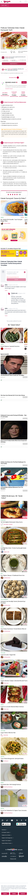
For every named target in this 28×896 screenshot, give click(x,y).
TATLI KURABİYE (4, 599)
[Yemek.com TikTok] (7, 820)
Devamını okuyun (9, 88)
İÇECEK (2, 808)
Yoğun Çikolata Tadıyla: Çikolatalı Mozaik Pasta (14, 680)
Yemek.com (14, 293)
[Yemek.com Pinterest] (25, 820)
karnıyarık (3, 75)
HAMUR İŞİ (3, 520)
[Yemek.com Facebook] (21, 820)
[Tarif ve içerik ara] (20, 2)
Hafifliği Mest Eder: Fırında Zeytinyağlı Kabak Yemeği (13, 548)
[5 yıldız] (17, 194)
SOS (2, 573)
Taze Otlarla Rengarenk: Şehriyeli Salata (12, 758)
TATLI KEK (3, 652)
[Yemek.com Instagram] (2, 820)
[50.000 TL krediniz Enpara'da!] (14, 253)
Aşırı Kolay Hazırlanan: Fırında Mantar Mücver (13, 629)
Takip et (24, 82)
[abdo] (2, 285)
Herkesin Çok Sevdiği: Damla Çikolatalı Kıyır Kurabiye (13, 602)
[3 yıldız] (13, 194)
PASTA (2, 678)
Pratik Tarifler (4, 5)
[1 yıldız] (8, 194)
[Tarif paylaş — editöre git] (14, 234)
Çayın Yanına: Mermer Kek (8, 732)
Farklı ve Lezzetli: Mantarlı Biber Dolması (12, 706)
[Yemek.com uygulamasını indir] (6, 824)
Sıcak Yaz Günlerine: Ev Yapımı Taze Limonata (14, 810)
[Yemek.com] (7, 2)
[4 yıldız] (15, 194)
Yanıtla (6, 290)
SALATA (26, 217)
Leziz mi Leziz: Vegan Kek (8, 654)
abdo (6, 285)
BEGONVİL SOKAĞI (10, 82)
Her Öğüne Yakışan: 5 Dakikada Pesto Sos (13, 575)
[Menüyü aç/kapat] (1, 2)
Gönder (16, 279)
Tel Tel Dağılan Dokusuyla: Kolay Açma (11, 522)
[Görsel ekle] (24, 272)
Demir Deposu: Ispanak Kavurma (10, 346)
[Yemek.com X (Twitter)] (17, 820)
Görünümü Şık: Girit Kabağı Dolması (11, 784)
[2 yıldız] (10, 194)
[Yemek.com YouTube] (12, 820)
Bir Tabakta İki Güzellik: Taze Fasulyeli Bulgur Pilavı (11, 220)
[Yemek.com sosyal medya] (12, 850)
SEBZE (2, 217)
